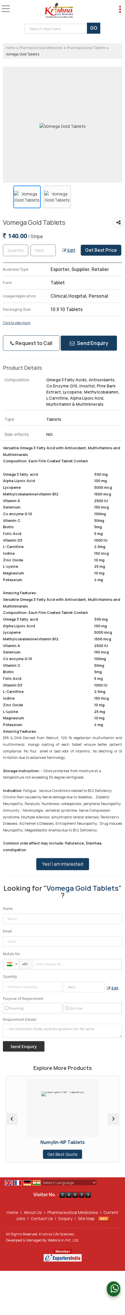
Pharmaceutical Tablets (86, 47)
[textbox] (57, 29)
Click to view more (16, 323)
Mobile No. (12, 953)
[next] (113, 1119)
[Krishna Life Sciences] (59, 10)
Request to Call (33, 343)
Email (7, 931)
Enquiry (65, 1218)
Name (8, 908)
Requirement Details (19, 1020)
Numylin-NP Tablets (37, 1142)
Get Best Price (101, 250)
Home (10, 47)
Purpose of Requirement (23, 999)
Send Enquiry (92, 343)
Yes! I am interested (62, 864)
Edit (71, 250)
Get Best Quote (37, 1154)
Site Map (86, 1218)
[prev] (11, 1119)
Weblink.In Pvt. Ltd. (63, 1240)
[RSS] (104, 1218)
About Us (33, 1212)
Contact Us (42, 1218)
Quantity (10, 976)
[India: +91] (11, 964)
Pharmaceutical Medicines (41, 47)
